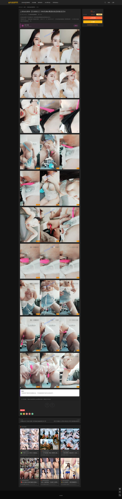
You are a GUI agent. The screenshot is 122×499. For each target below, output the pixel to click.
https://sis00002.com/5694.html (35, 399)
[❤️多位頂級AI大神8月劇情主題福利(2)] (29, 468)
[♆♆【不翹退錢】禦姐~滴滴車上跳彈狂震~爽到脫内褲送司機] (49, 439)
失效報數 (34, 2)
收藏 (93, 21)
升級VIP (99, 14)
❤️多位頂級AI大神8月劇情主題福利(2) (29, 482)
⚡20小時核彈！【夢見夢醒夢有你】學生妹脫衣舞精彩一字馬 (69, 482)
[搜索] (105, 2)
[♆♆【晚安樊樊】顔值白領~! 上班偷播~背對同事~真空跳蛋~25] (70, 439)
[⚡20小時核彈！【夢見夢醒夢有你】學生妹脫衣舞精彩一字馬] (70, 468)
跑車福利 (40, 2)
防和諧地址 (55, 2)
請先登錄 (93, 18)
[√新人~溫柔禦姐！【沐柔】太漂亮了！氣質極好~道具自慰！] (49, 468)
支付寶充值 (47, 2)
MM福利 (61, 495)
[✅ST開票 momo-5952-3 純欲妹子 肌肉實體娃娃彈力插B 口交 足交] (29, 439)
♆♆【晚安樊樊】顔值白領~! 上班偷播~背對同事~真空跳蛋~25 (69, 453)
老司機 (13, 2)
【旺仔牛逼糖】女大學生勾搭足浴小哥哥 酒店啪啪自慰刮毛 (66, 421)
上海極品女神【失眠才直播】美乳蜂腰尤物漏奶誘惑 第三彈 (33, 421)
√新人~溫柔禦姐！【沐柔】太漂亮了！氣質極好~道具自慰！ (49, 482)
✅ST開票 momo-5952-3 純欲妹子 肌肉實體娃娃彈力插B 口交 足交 (29, 453)
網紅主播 (22, 410)
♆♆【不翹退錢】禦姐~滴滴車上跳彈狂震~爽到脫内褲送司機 (49, 453)
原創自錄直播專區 (26, 2)
